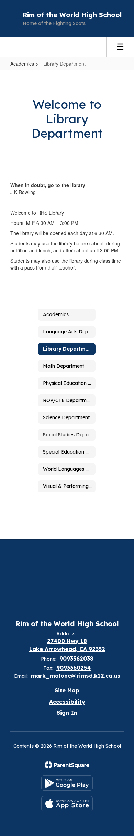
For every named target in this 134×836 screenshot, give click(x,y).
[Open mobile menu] (120, 47)
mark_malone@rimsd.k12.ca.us (75, 675)
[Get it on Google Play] (67, 783)
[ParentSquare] (67, 765)
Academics (22, 63)
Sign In (67, 712)
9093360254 (73, 667)
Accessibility (67, 701)
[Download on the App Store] (67, 803)
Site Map (67, 690)
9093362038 (76, 658)
